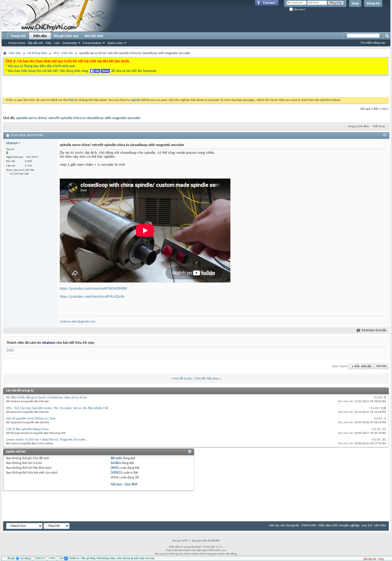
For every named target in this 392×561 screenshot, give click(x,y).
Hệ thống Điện (37, 53)
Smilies (116, 463)
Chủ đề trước (182, 378)
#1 (384, 134)
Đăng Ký (373, 3)
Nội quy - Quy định (124, 484)
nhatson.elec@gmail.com (77, 321)
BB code (116, 458)
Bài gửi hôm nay (66, 36)
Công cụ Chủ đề (357, 126)
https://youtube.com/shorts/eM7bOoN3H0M (93, 288)
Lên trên (381, 366)
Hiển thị (377, 126)
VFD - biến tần (63, 53)
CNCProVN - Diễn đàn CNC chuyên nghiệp (330, 525)
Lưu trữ (367, 525)
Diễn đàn (40, 36)
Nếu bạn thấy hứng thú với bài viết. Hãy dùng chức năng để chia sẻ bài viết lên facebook (82, 71)
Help (355, 3)
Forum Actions (92, 43)
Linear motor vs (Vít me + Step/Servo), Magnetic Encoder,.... (47, 439)
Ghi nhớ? (299, 9)
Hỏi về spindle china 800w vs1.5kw (30, 418)
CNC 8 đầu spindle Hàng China (27, 429)
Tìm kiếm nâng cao (372, 42)
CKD (10, 350)
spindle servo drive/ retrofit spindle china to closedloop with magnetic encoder (78, 118)
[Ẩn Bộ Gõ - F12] (373, 559)
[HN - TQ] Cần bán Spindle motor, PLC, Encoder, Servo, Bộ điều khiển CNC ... (59, 408)
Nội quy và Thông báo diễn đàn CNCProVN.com (41, 66)
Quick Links (115, 43)
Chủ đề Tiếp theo (207, 378)
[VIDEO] (116, 472)
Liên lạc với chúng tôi (284, 525)
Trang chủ (18, 36)
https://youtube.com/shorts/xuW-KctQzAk (92, 296)
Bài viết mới (35, 43)
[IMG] (115, 468)
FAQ (48, 43)
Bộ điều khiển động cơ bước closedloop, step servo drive (46, 397)
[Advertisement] (128, 88)
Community (69, 43)
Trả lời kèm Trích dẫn (374, 330)
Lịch (56, 43)
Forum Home (16, 43)
